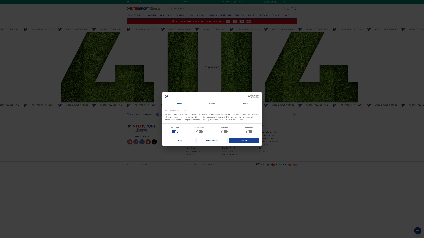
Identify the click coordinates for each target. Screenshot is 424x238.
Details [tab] (212, 104)
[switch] (199, 131)
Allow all (243, 140)
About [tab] (245, 104)
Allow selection (212, 140)
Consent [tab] (179, 104)
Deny (180, 140)
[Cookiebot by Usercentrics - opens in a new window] (249, 96)
